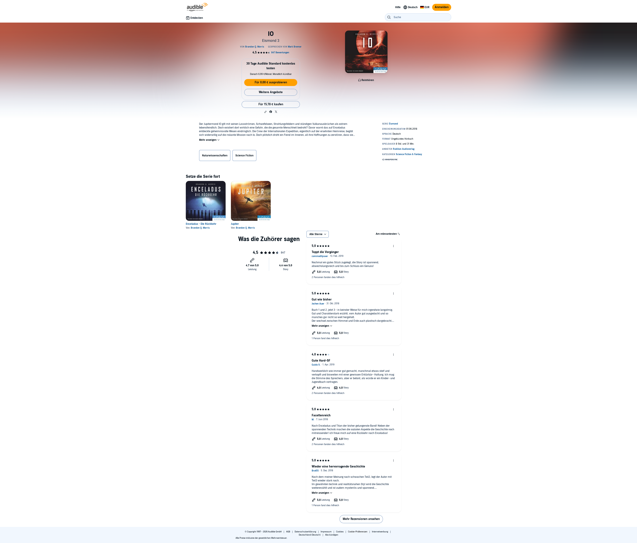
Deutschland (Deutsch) (310, 535)
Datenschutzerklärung (306, 531)
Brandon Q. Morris (200, 227)
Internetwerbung (380, 531)
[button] (265, 112)
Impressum (326, 531)
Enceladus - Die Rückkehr (201, 224)
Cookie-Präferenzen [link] (357, 531)
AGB (288, 531)
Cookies (340, 531)
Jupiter (235, 224)
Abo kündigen (331, 535)
